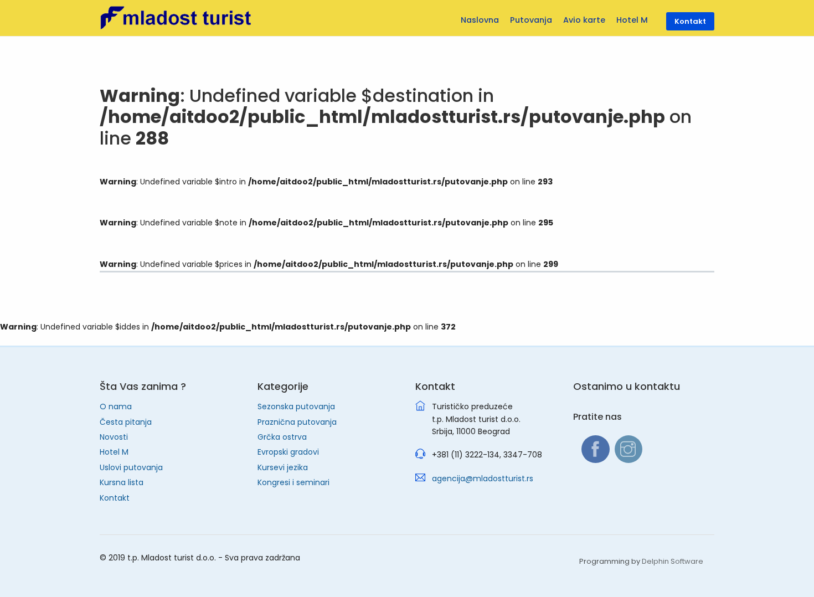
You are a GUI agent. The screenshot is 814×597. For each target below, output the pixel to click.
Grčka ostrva (282, 436)
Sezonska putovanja (296, 406)
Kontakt (115, 497)
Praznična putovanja (297, 422)
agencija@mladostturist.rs (482, 478)
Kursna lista (121, 482)
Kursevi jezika (282, 467)
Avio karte (584, 19)
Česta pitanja (126, 422)
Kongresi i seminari (293, 482)
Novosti (114, 436)
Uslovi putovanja (131, 467)
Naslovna (480, 19)
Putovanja (531, 19)
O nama (116, 406)
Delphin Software (672, 561)
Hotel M (114, 451)
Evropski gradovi (288, 451)
